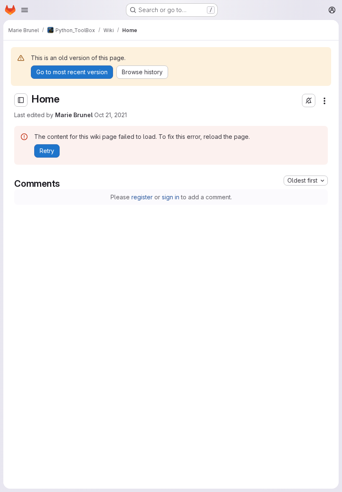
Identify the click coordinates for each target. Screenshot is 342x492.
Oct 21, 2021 (110, 114)
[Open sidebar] (21, 100)
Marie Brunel (74, 114)
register (142, 197)
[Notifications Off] (308, 100)
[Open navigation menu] (24, 10)
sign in (170, 197)
